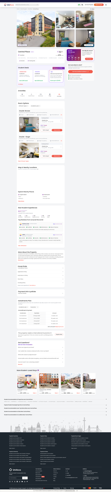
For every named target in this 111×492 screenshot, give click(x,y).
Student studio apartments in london (78, 440)
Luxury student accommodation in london (79, 443)
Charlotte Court (22, 401)
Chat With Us (32, 285)
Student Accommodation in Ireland (16, 443)
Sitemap (72, 488)
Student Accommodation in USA (15, 441)
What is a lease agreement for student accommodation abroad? (53, 457)
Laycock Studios (61, 401)
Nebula (90, 401)
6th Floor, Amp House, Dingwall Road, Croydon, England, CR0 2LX (90, 473)
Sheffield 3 (13, 401)
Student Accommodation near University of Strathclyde (20, 459)
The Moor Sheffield (32, 401)
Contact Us (55, 472)
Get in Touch (99, 4)
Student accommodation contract (47, 459)
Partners (55, 474)
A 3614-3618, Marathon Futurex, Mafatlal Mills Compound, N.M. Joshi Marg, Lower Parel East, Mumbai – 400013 (91, 478)
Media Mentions (39, 474)
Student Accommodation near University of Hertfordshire (20, 461)
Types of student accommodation (47, 461)
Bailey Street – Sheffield (81, 401)
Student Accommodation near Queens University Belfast (20, 457)
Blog (54, 480)
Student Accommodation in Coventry (47, 440)
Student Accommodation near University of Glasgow (19, 453)
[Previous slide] (21, 124)
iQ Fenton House (43, 401)
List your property (39, 470)
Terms (64, 488)
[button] (40, 227)
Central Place (69, 401)
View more (11, 448)
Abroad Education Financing (41, 480)
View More (21, 201)
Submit (25, 478)
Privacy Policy (56, 488)
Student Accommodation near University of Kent (18, 455)
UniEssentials (38, 476)
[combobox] (27, 4)
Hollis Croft (7, 401)
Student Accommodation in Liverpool (47, 445)
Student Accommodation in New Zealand (17, 445)
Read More (21, 260)
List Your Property (89, 4)
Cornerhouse (52, 401)
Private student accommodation (46, 453)
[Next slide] (37, 124)
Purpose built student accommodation (48, 455)
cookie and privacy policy (70, 490)
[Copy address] (37, 169)
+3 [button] (61, 114)
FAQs (54, 478)
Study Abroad (38, 478)
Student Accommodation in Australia (16, 440)
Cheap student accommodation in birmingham (80, 445)
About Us (55, 470)
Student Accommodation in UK (15, 438)
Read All (20, 364)
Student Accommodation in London (47, 438)
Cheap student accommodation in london (79, 438)
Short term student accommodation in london (80, 441)
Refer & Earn (38, 472)
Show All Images (88, 45)
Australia (69, 475)
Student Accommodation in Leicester (47, 441)
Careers (54, 476)
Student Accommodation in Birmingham (48, 443)
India (68, 473)
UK (67, 471)
